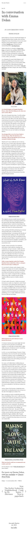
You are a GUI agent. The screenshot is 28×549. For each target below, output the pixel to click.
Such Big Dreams (16, 45)
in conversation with (11, 480)
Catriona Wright (22, 55)
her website (10, 474)
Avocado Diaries (5, 3)
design (3, 480)
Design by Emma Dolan (14, 216)
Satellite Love (10, 44)
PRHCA (20, 480)
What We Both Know (19, 466)
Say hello (14, 528)
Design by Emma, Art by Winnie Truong (14, 459)
